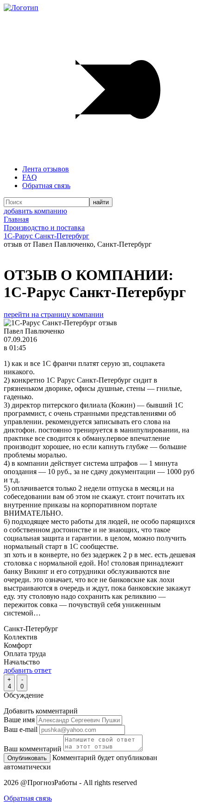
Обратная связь (46, 185)
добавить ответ (27, 670)
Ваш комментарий (33, 749)
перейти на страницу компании (54, 314)
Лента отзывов (45, 169)
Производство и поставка (44, 227)
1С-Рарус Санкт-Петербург (46, 236)
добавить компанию (35, 211)
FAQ (29, 177)
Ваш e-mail (20, 729)
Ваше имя (19, 720)
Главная (16, 219)
